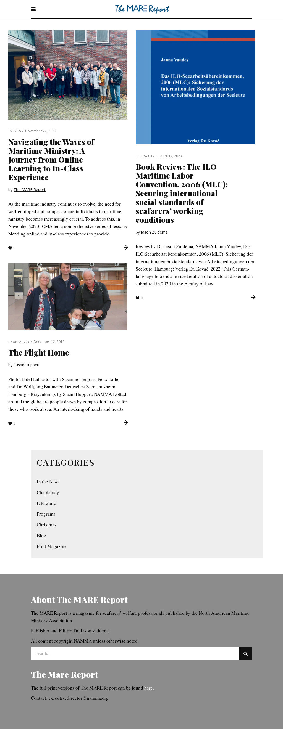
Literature (146, 156)
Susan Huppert (27, 364)
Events (14, 131)
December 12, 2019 (49, 341)
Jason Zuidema (154, 232)
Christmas (46, 524)
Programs (46, 514)
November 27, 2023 (40, 131)
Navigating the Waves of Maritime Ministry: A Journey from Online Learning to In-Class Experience (51, 159)
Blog (41, 535)
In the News (48, 481)
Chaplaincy (19, 342)
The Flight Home (38, 352)
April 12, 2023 (171, 155)
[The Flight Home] (67, 296)
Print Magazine (52, 546)
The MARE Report (30, 189)
